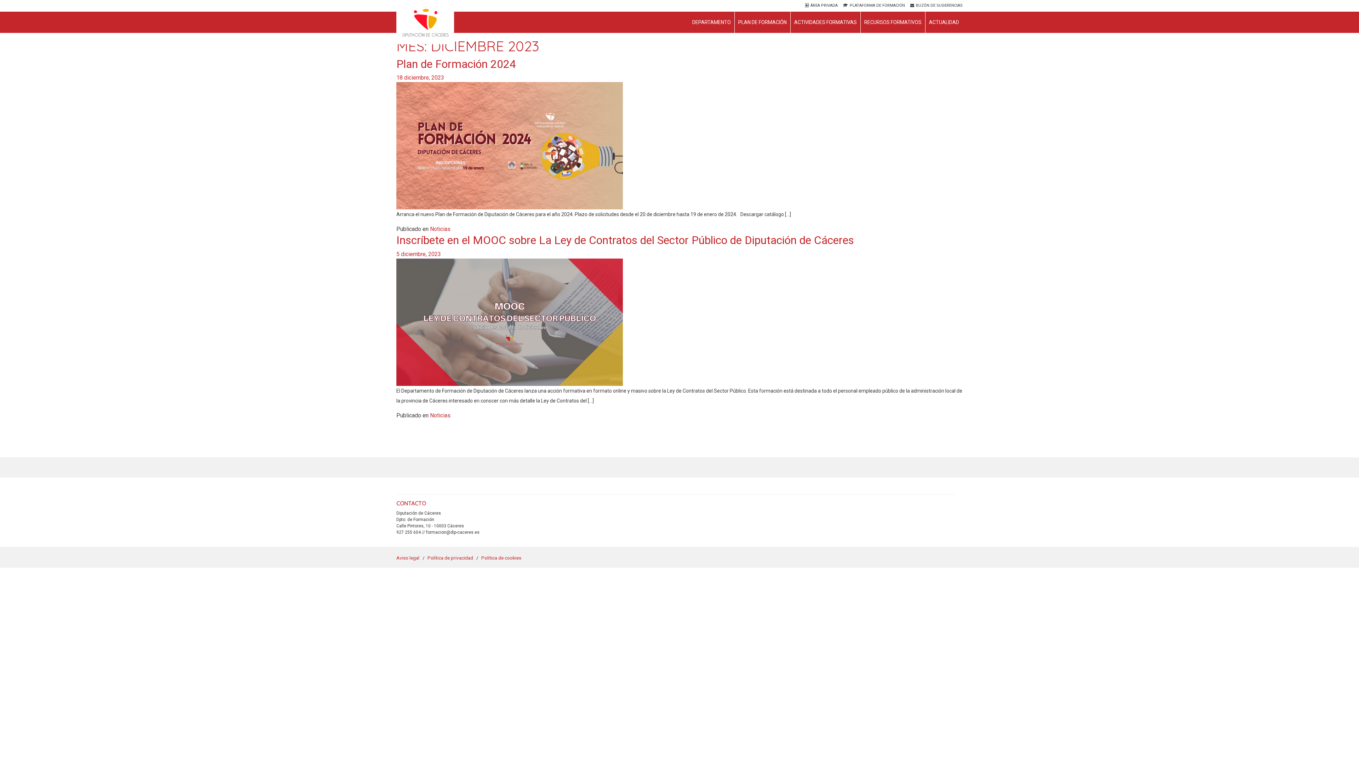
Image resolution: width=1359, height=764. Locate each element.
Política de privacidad (450, 558)
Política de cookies (501, 558)
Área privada (824, 5)
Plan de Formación (762, 22)
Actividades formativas (825, 22)
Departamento (711, 22)
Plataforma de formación (877, 5)
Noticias (440, 229)
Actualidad (944, 22)
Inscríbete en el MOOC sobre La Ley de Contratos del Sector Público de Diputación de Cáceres (625, 240)
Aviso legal (407, 558)
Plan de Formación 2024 (456, 64)
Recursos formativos (893, 22)
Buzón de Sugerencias (939, 5)
